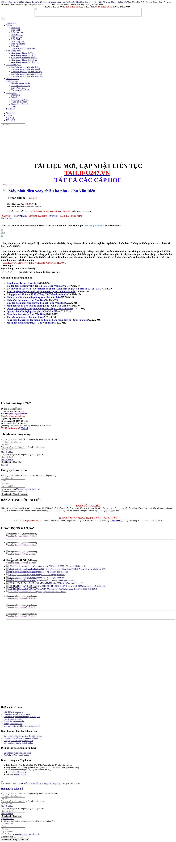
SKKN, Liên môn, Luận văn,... (24, 48)
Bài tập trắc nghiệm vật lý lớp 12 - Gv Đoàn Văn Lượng (36, 285)
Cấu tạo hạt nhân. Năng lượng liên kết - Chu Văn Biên (36, 302)
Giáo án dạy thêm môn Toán (23, 53)
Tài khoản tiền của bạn (20, 85)
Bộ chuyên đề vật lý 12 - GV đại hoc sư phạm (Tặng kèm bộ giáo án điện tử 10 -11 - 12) (53, 288)
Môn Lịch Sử (16, 37)
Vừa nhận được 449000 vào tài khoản (21, 536)
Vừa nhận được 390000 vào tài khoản (21, 545)
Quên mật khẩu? (7, 819)
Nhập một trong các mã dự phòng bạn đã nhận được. (22, 454)
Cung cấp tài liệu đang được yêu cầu (18, 740)
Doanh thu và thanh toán (14, 721)
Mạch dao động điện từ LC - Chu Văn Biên (30, 322)
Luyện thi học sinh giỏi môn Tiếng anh (27, 76)
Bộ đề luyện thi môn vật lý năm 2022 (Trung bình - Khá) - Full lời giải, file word (42, 580)
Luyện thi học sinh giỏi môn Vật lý (25, 69)
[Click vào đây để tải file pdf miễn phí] (2, 233)
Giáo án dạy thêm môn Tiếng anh (25, 62)
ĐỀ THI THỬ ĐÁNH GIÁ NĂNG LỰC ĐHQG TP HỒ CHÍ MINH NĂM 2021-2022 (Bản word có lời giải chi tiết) (57, 586)
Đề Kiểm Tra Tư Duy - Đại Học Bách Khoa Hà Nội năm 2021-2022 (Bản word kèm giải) (46, 583)
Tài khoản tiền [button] (12, 81)
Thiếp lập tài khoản (19, 102)
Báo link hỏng (7, 218)
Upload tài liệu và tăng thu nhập (17, 714)
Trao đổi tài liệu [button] (12, 78)
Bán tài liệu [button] (10, 109)
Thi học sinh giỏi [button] (13, 65)
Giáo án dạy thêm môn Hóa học (24, 58)
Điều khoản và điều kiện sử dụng (17, 753)
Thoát (13, 106)
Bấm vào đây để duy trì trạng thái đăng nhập (42, 783)
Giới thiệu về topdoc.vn (13, 712)
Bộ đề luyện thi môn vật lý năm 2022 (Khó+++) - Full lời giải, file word (38, 572)
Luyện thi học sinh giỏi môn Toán (25, 67)
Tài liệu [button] (9, 25)
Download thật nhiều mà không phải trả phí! (22, 717)
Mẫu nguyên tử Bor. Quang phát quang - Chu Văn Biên (36, 305)
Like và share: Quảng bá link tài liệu (18, 743)
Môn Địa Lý (16, 39)
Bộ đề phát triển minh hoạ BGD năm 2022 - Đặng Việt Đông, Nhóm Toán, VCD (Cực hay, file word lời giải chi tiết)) (57, 569)
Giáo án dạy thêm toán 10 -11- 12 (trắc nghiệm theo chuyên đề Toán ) (37, 592)
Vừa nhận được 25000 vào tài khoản (21, 554)
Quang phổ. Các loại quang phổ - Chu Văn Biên (32, 311)
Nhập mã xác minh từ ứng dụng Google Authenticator (23, 447)
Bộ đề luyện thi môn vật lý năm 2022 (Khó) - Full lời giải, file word (37, 575)
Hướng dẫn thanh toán (13, 723)
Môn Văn (15, 46)
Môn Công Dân (17, 41)
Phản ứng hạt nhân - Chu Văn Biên (26, 300)
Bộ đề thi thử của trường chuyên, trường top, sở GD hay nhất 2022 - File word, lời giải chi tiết (47, 566)
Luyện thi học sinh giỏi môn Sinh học (26, 74)
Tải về (24, 428)
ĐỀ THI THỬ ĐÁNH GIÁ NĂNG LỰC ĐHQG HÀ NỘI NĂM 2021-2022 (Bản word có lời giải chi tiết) (53, 589)
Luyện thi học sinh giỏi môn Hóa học (26, 72)
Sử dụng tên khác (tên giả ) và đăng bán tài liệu (23, 736)
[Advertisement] (78, 144)
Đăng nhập (15, 95)
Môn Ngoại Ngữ (18, 44)
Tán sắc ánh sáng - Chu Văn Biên (25, 317)
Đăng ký (14, 97)
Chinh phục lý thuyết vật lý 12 (23, 283)
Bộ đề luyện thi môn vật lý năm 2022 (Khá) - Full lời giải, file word (36, 577)
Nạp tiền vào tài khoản (20, 83)
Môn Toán (15, 27)
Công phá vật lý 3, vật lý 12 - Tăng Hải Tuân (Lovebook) (37, 294)
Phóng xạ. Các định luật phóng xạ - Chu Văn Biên (34, 297)
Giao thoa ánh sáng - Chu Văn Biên (26, 314)
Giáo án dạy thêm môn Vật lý (23, 55)
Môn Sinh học (17, 34)
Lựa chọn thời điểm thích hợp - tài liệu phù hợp (23, 738)
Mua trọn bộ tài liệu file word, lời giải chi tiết (22, 726)
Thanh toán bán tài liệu (20, 90)
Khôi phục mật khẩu (19, 99)
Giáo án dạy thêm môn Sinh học (24, 60)
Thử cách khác (7, 452)
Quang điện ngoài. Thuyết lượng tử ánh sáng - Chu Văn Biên (39, 308)
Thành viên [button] (11, 92)
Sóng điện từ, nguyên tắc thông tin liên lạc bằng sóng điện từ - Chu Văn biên (47, 319)
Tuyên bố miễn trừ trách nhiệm (16, 755)
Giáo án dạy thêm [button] (13, 51)
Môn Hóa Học (17, 32)
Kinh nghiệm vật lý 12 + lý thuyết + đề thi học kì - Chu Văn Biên (41, 291)
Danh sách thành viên (20, 104)
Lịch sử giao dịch (18, 88)
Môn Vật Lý (16, 30)
